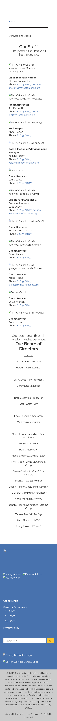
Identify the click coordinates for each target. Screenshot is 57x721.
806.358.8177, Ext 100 (29, 84)
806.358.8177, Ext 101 (28, 111)
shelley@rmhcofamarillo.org (24, 87)
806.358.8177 (24, 135)
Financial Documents (15, 607)
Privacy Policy (11, 627)
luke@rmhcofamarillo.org (23, 213)
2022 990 (10, 615)
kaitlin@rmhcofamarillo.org (24, 162)
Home (12, 21)
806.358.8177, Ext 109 (29, 210)
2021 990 (10, 620)
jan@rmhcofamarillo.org (22, 115)
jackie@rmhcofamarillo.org (24, 284)
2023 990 (10, 610)
